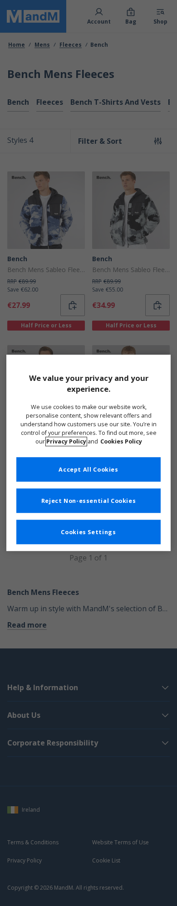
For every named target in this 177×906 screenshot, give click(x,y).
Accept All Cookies (88, 469)
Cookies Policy (121, 441)
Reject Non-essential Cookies (88, 501)
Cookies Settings (88, 532)
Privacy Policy (66, 441)
